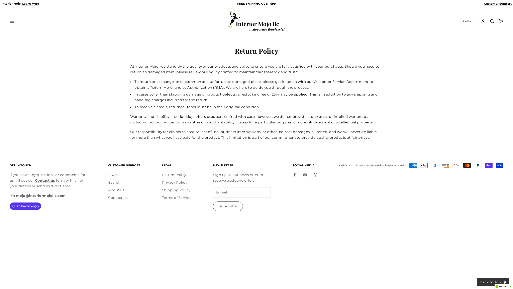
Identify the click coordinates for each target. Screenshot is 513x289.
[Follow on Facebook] (295, 175)
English (467, 21)
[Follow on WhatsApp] (315, 175)
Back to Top (491, 282)
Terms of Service (176, 198)
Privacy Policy (174, 182)
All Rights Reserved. (393, 165)
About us (116, 190)
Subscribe (228, 206)
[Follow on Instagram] (305, 175)
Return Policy (174, 175)
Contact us (117, 198)
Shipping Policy (176, 190)
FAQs (112, 175)
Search (114, 182)
